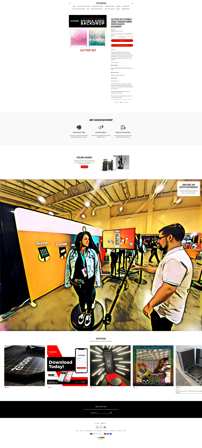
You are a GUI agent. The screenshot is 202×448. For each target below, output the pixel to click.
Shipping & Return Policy (88, 430)
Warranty (81, 430)
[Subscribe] (111, 412)
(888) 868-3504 (125, 9)
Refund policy (119, 430)
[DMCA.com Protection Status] (101, 437)
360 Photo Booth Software (79, 9)
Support (118, 9)
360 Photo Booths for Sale (83, 6)
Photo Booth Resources (96, 9)
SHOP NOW (84, 166)
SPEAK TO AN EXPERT (122, 45)
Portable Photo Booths (97, 6)
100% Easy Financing (109, 9)
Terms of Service (112, 430)
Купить (122, 40)
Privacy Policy (105, 430)
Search (77, 430)
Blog (88, 9)
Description (113, 49)
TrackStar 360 (126, 6)
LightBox (118, 6)
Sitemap (124, 430)
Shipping (112, 31)
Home (74, 6)
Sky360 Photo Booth (110, 6)
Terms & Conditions (98, 430)
